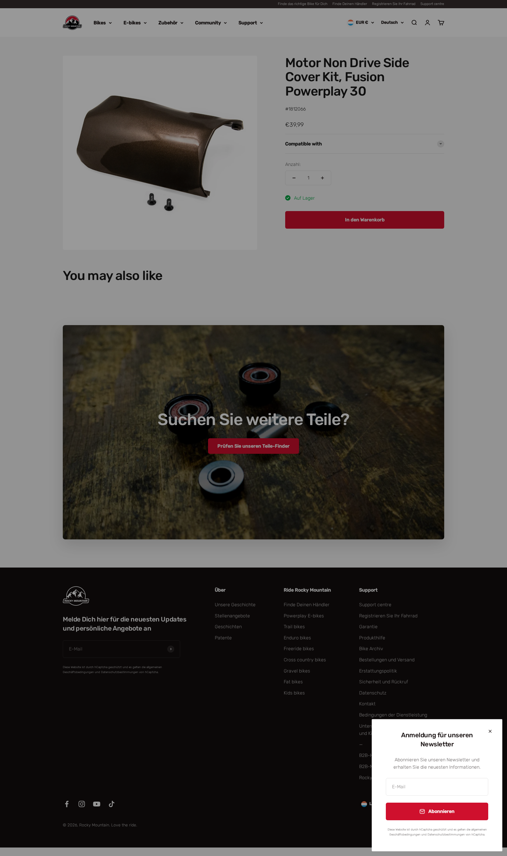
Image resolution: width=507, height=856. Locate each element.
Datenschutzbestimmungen (446, 834)
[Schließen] (490, 731)
